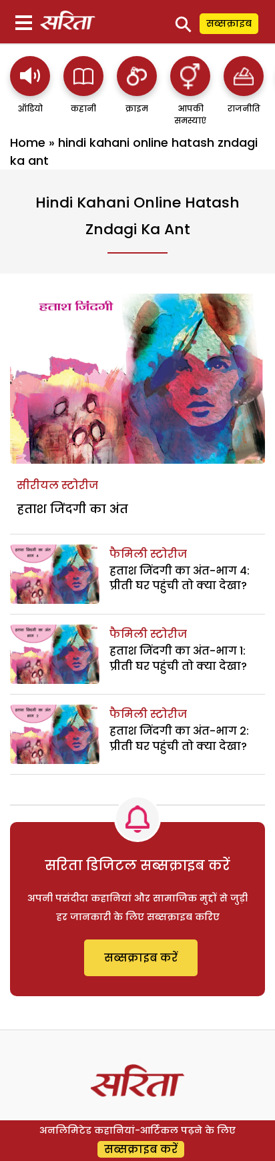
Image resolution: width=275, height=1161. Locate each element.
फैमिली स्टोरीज (148, 554)
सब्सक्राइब (229, 23)
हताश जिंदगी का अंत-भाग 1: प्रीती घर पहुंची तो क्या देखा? (178, 658)
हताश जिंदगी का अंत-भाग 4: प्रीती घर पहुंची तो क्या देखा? (179, 578)
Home (27, 142)
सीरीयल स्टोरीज (57, 485)
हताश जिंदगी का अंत (72, 508)
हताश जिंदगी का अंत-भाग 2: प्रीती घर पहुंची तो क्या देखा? (179, 738)
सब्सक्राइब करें (141, 957)
